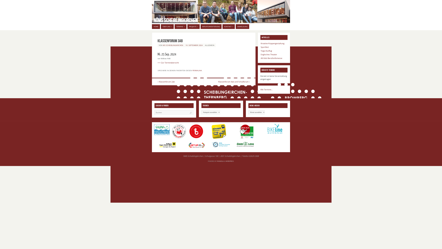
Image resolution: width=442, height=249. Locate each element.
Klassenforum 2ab (166, 81)
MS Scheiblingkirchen (173, 45)
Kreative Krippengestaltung (272, 43)
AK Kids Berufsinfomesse (271, 58)
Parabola (220, 161)
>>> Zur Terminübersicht (168, 62)
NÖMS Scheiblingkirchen (176, 20)
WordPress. (230, 161)
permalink (197, 70)
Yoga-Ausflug (266, 51)
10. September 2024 (194, 45)
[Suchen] (191, 113)
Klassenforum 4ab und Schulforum (234, 81)
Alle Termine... (266, 89)
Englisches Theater (269, 54)
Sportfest (265, 47)
